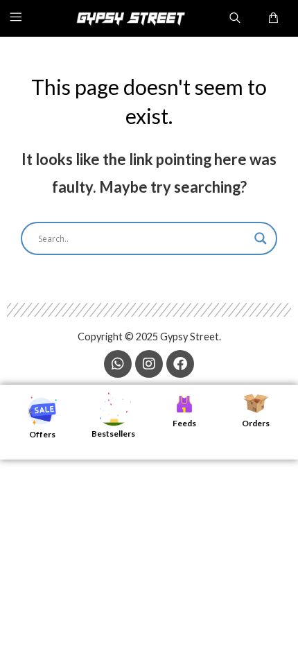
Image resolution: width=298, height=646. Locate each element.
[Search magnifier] (260, 238)
